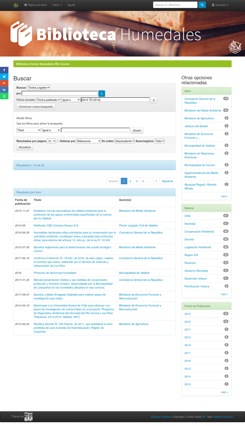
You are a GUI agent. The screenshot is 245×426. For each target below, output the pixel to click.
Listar (56, 5)
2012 (188, 368)
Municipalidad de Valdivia (134, 273)
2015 (188, 314)
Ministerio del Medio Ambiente (137, 211)
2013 (188, 337)
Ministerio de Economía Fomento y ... (199, 136)
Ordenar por (67, 141)
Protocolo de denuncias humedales (55, 273)
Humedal (190, 224)
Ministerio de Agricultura (133, 324)
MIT (204, 417)
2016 (188, 321)
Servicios (220, 5)
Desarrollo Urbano (196, 278)
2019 (188, 384)
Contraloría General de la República (141, 232)
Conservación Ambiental (199, 231)
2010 (188, 345)
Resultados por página (31, 141)
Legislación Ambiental (198, 247)
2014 (188, 376)
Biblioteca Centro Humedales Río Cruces (42, 64)
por (18, 93)
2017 (188, 329)
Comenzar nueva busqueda (36, 106)
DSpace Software (161, 417)
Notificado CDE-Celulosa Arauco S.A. (56, 225)
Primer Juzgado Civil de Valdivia (138, 225)
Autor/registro (145, 141)
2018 (188, 361)
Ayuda (71, 5)
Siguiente (167, 181)
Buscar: (21, 87)
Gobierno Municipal (196, 270)
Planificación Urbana (197, 286)
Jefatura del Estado (196, 126)
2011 (188, 353)
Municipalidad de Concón (200, 165)
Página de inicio (37, 5)
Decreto (189, 239)
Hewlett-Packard (223, 417)
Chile (188, 216)
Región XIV (191, 255)
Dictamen (190, 263)
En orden (108, 141)
